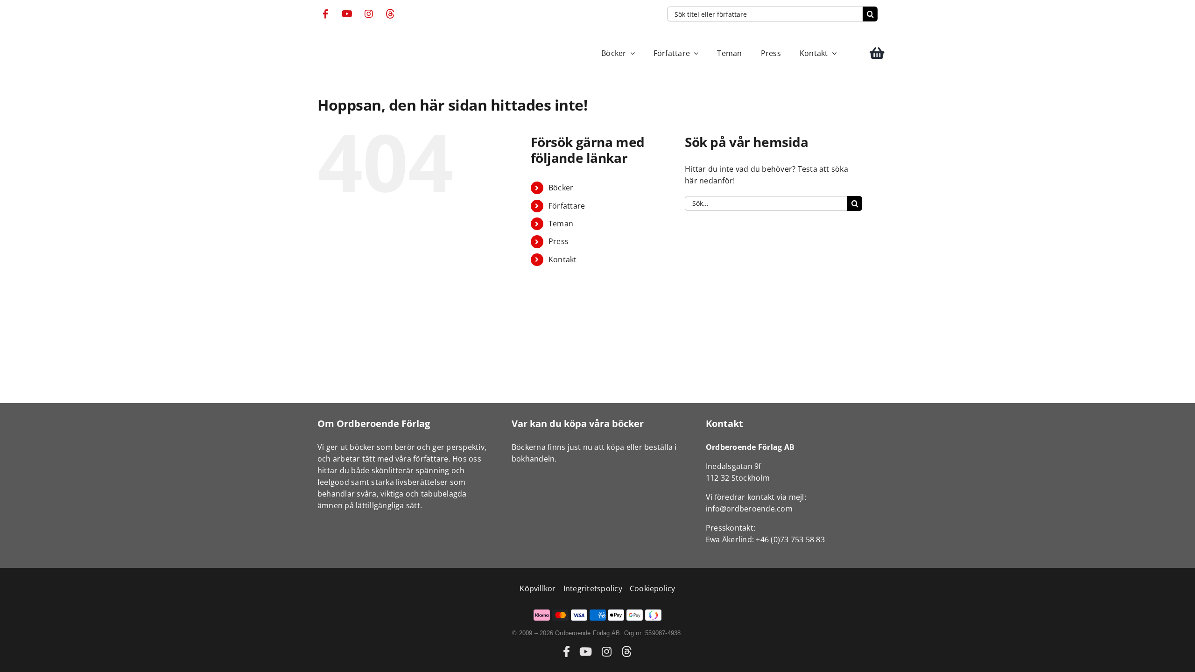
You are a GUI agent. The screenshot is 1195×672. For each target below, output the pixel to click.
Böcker (560, 187)
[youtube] (347, 14)
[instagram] (368, 14)
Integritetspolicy (592, 588)
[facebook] (325, 14)
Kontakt (562, 259)
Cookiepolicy (652, 588)
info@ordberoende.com (749, 509)
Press (558, 241)
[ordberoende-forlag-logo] (334, 40)
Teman (560, 223)
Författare (566, 206)
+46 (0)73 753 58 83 (790, 539)
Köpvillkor (537, 588)
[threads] (390, 14)
